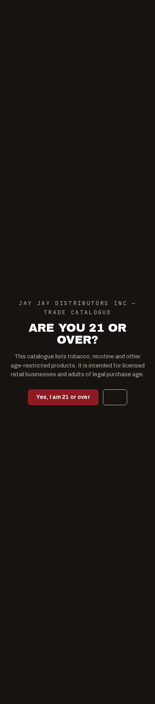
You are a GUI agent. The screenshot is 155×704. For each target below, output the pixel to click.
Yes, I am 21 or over (63, 397)
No (115, 397)
